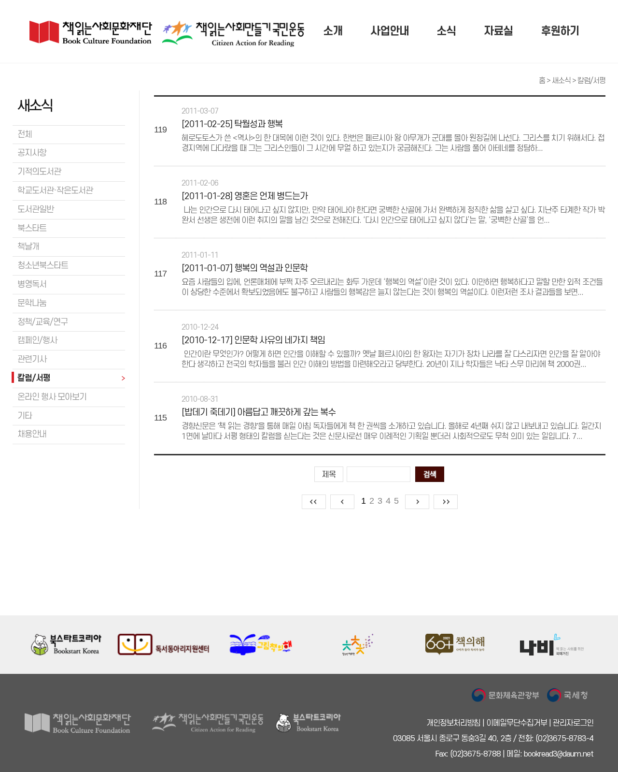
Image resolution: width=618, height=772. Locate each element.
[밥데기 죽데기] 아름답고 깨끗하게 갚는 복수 (259, 413)
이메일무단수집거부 (516, 723)
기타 (24, 416)
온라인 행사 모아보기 (51, 397)
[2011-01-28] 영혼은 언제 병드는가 (245, 197)
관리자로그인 (573, 723)
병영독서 (31, 284)
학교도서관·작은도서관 (55, 190)
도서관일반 (35, 209)
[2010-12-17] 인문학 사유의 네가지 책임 (253, 341)
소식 (446, 31)
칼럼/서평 (591, 80)
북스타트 (31, 228)
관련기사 (31, 359)
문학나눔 (31, 303)
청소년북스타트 (42, 265)
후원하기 (560, 31)
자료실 (498, 31)
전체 (24, 134)
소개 (332, 31)
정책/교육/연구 (42, 322)
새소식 (561, 80)
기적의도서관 (39, 171)
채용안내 (31, 434)
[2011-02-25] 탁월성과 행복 (232, 125)
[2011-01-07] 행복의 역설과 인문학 (245, 269)
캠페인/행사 (37, 340)
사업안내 (389, 31)
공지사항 (31, 153)
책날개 (28, 246)
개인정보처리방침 (453, 723)
